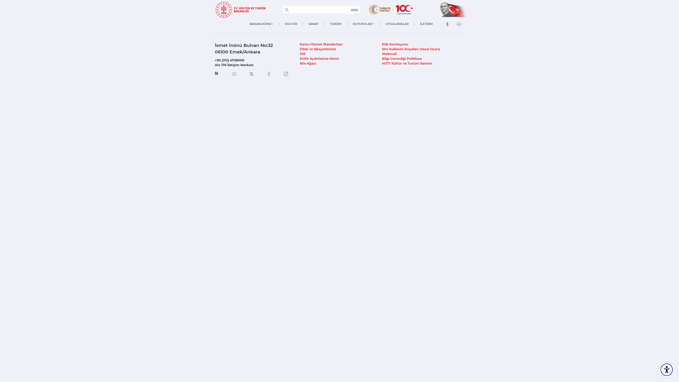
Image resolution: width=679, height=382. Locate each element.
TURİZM (335, 24)
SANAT (313, 24)
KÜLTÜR (291, 24)
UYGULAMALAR (397, 24)
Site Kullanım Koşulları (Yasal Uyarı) (411, 49)
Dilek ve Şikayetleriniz (318, 49)
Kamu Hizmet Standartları (321, 44)
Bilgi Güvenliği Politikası (402, 59)
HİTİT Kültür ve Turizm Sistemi (407, 63)
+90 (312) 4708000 (229, 60)
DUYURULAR (362, 24)
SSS (303, 54)
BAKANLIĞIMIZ (261, 24)
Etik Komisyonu (395, 44)
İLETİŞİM (426, 24)
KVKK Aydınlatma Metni (319, 59)
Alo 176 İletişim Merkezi (234, 65)
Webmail (389, 54)
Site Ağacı (308, 63)
